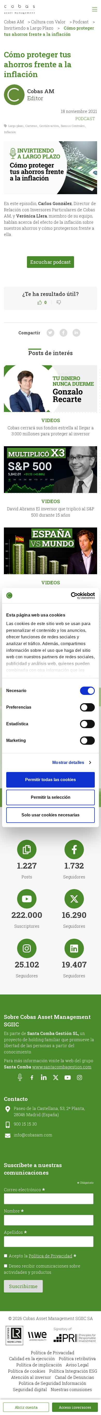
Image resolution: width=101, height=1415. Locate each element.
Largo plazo (15, 126)
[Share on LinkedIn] (76, 333)
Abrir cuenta (26, 1407)
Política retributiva (77, 1358)
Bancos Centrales (73, 126)
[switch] (87, 707)
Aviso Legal (77, 1364)
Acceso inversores (75, 1407)
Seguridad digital (30, 1389)
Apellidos (15, 1232)
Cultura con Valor (48, 21)
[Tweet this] (50, 333)
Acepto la (42, 1255)
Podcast (81, 21)
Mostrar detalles (68, 762)
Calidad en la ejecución (32, 1358)
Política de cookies (26, 1371)
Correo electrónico (24, 1189)
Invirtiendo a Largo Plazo (28, 28)
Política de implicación (39, 1364)
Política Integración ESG (73, 1371)
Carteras (31, 126)
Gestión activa (49, 126)
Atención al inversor (31, 1377)
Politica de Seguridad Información (52, 1383)
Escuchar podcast (50, 262)
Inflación (10, 132)
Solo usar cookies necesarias (50, 815)
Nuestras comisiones (71, 1389)
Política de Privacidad (50, 1255)
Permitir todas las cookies (50, 779)
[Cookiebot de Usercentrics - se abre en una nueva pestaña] (72, 595)
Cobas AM (14, 21)
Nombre (14, 1210)
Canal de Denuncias (74, 1377)
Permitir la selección (50, 797)
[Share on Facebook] (63, 333)
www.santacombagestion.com (61, 1066)
